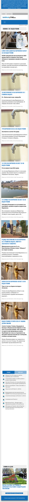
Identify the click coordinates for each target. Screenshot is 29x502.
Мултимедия (9, 13)
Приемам (19, 8)
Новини (3, 13)
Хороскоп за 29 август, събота (13, 389)
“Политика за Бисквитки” (14, 6)
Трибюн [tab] (8, 372)
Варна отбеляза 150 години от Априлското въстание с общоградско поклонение (14, 486)
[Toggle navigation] (4, 22)
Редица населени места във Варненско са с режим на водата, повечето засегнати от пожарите (14, 242)
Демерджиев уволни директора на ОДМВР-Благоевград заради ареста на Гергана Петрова (15, 393)
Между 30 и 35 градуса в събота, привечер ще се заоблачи (13, 375)
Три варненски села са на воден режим (14, 129)
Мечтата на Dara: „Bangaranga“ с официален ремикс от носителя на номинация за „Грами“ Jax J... (14, 404)
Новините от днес (23, 25)
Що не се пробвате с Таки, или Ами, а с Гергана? (15, 386)
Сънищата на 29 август (11, 399)
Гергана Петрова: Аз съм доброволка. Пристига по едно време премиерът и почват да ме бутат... (15, 383)
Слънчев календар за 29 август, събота (15, 395)
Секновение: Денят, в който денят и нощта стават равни (14, 379)
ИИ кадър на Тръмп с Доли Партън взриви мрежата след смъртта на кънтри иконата (14, 407)
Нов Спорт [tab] (20, 372)
